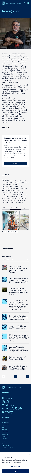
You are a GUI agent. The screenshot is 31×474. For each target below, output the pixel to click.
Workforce (6, 131)
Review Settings (15, 466)
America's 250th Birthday (12, 410)
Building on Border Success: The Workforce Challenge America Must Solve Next (18, 368)
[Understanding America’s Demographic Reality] (4, 358)
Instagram (4, 441)
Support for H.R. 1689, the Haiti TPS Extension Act (17, 327)
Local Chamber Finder (8, 448)
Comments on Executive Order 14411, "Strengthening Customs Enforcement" (18, 318)
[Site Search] (25, 3)
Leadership (5, 432)
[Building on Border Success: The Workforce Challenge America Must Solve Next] (4, 367)
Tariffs (6, 401)
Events (3, 427)
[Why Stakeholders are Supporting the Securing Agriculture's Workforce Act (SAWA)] (4, 289)
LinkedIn (4, 436)
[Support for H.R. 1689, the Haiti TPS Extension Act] (4, 327)
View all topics (5, 417)
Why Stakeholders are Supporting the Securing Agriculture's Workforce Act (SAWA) (18, 291)
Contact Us (5, 434)
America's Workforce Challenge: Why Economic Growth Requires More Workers (18, 269)
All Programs (5, 422)
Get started (15, 163)
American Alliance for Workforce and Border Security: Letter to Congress (18, 349)
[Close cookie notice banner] (29, 454)
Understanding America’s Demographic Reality (17, 358)
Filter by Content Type (6, 256)
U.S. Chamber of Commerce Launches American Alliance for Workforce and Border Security (19, 338)
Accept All (15, 471)
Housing (7, 398)
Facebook (4, 438)
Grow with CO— (6, 445)
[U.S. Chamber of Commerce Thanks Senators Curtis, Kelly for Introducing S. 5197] (4, 279)
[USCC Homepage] (15, 387)
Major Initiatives (6, 425)
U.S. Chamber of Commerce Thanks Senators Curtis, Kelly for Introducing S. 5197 (18, 280)
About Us (4, 429)
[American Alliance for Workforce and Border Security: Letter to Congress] (4, 348)
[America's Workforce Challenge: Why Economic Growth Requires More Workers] (4, 267)
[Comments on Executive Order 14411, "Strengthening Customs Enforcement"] (4, 317)
